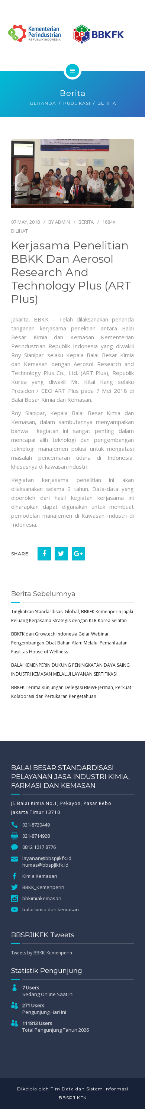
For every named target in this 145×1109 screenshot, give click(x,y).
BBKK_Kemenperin (43, 887)
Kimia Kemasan (39, 876)
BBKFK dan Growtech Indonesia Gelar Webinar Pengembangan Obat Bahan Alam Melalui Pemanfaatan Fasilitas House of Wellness (69, 643)
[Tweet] (61, 553)
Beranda (43, 103)
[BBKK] (72, 34)
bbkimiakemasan (41, 898)
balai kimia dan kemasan (50, 909)
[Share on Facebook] (44, 553)
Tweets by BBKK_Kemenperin (41, 953)
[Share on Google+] (78, 553)
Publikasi (76, 103)
